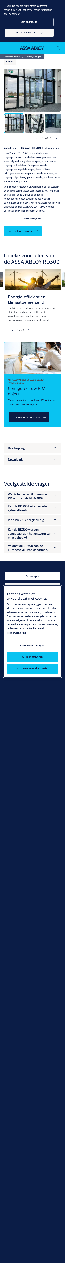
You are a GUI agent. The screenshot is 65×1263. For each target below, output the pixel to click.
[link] (29, 33)
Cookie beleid (36, 628)
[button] (29, 22)
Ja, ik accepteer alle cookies (32, 668)
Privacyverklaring (16, 632)
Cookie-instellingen (32, 645)
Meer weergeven (33, 218)
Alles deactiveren (32, 656)
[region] (32, 631)
